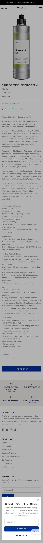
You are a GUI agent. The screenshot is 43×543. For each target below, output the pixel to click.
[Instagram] (23, 535)
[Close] (38, 499)
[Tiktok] (26, 535)
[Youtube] (20, 535)
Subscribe (21, 529)
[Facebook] (17, 535)
